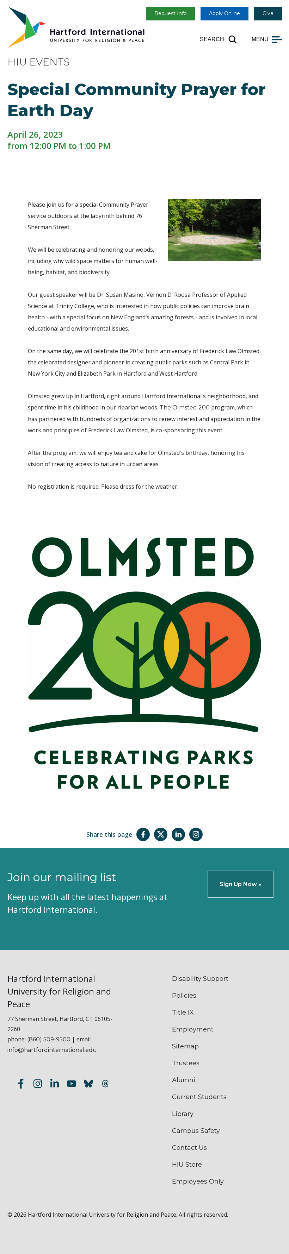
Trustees (185, 1063)
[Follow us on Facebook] (21, 1085)
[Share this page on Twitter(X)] (160, 834)
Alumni (183, 1080)
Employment (193, 1029)
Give (268, 13)
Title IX (183, 1012)
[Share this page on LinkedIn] (178, 834)
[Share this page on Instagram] (196, 834)
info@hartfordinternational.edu (52, 1050)
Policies (184, 995)
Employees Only (198, 1181)
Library (182, 1114)
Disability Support (200, 979)
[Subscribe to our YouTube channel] (71, 1085)
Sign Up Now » (241, 884)
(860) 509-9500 (48, 1039)
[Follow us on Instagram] (38, 1085)
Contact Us (189, 1148)
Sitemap (185, 1046)
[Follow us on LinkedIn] (55, 1085)
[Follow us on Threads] (105, 1085)
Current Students (199, 1097)
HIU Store (187, 1164)
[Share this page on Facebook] (143, 834)
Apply (224, 13)
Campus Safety (196, 1131)
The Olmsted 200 (185, 407)
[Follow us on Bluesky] (88, 1085)
